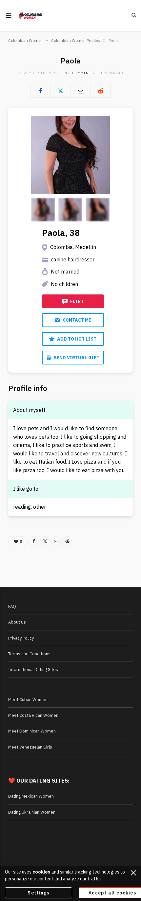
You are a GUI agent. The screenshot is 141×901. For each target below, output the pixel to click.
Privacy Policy (21, 638)
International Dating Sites (33, 669)
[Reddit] (101, 91)
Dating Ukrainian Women (31, 812)
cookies (41, 872)
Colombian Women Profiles (75, 40)
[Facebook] (40, 91)
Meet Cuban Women (28, 699)
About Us (17, 622)
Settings (38, 893)
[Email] (80, 91)
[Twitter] (60, 91)
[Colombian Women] (30, 16)
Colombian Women (25, 40)
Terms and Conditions (29, 654)
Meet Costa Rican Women (33, 715)
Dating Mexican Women (31, 796)
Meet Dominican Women (32, 731)
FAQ (12, 606)
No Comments (79, 73)
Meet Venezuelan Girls (30, 747)
